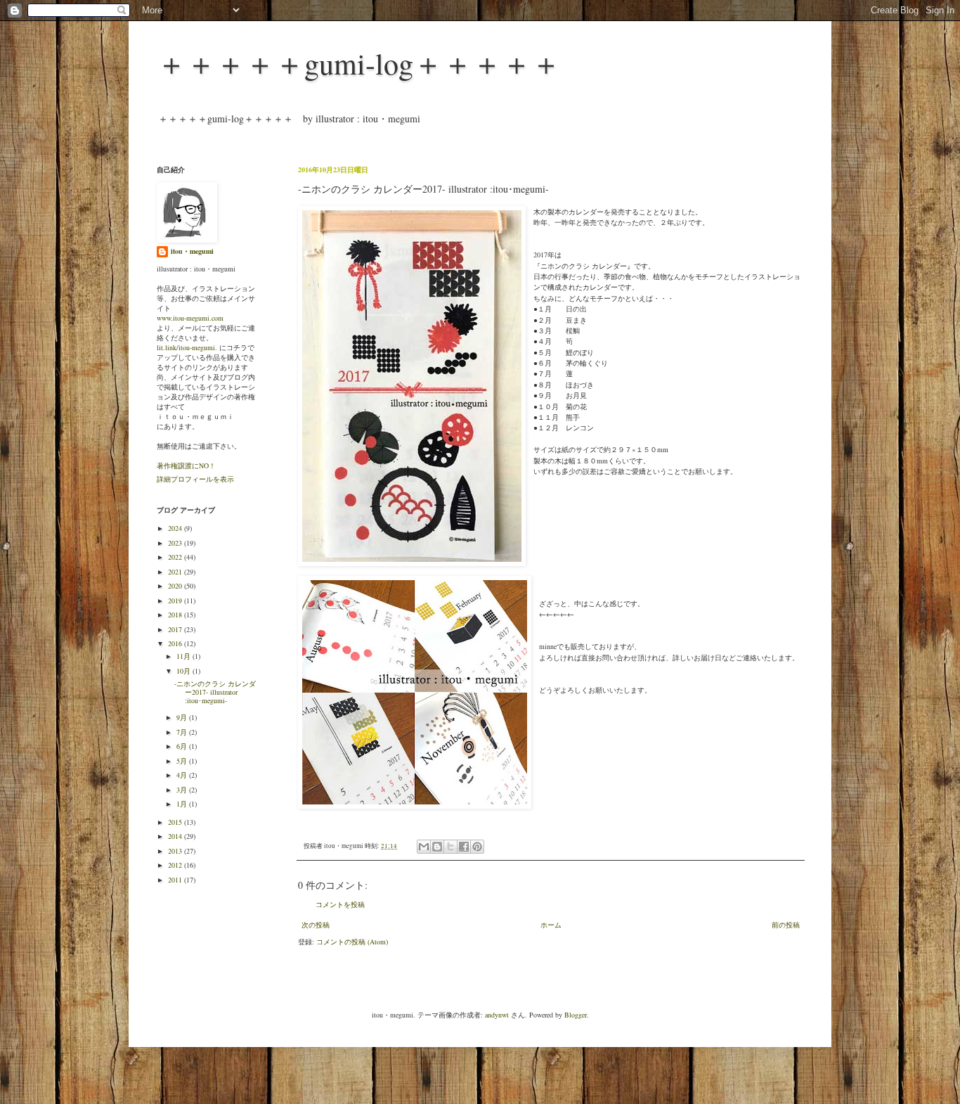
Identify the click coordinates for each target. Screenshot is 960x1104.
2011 (176, 880)
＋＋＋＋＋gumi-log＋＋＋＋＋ (359, 63)
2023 (176, 543)
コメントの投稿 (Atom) (352, 941)
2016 (176, 643)
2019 (176, 600)
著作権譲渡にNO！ (186, 465)
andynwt (497, 1015)
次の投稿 (315, 925)
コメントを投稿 (340, 904)
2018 (176, 615)
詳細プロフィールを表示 (195, 479)
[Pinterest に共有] (477, 847)
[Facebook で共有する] (464, 847)
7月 (182, 732)
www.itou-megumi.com (190, 318)
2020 (176, 586)
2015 (176, 822)
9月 (182, 717)
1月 (182, 804)
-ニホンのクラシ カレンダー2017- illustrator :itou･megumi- (215, 692)
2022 (176, 557)
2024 (176, 528)
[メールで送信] (424, 847)
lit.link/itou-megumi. (187, 347)
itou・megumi (192, 251)
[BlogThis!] (437, 847)
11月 (184, 656)
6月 (182, 746)
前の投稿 (786, 925)
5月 (182, 761)
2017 (176, 629)
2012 (176, 865)
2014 (176, 836)
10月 (184, 671)
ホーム (551, 925)
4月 (182, 775)
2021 (176, 572)
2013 (176, 851)
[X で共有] (450, 847)
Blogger (575, 1015)
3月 (182, 790)
